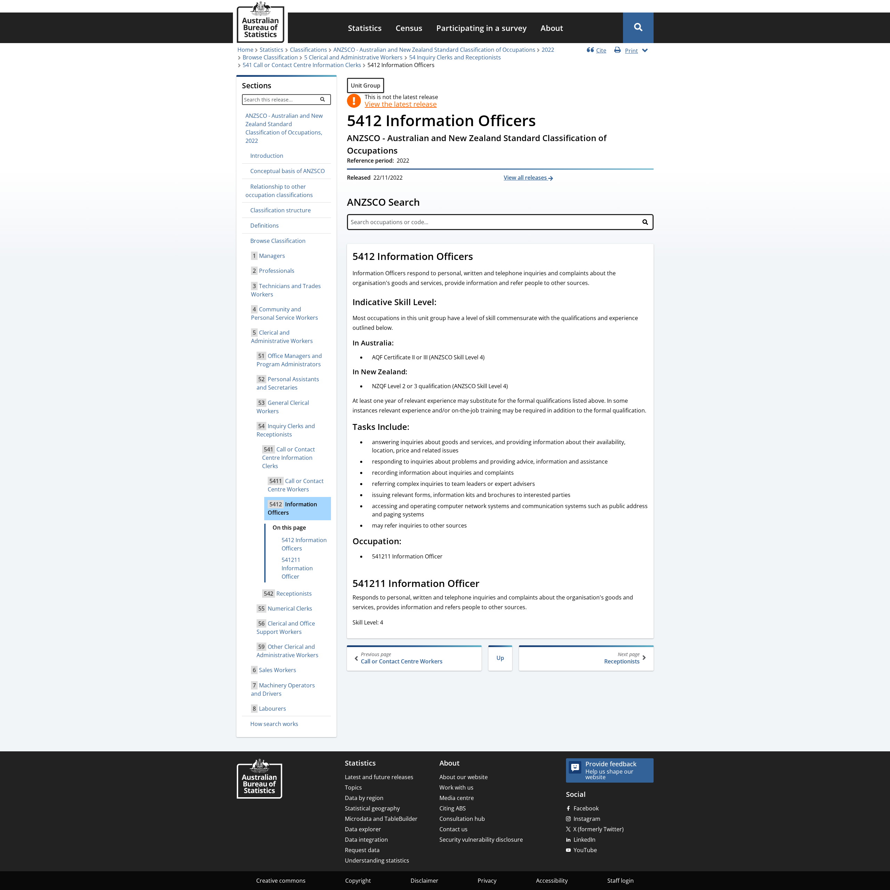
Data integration (366, 839)
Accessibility (552, 880)
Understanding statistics (377, 860)
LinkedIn (585, 839)
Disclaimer (424, 880)
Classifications (308, 50)
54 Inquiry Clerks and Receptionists (455, 57)
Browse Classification (270, 57)
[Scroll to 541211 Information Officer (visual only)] (487, 584)
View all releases (526, 177)
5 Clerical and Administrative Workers (353, 57)
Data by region (364, 798)
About (552, 28)
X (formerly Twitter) (598, 829)
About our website (463, 777)
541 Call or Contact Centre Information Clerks (302, 65)
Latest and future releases (379, 777)
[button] (638, 28)
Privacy (487, 880)
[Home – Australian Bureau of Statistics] (259, 779)
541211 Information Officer (297, 568)
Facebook (586, 808)
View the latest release (401, 104)
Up (500, 658)
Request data (362, 850)
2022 (548, 50)
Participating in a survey (481, 28)
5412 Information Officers (304, 544)
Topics (353, 787)
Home (245, 50)
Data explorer (363, 829)
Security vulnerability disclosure (481, 839)
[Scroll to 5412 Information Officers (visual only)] (481, 257)
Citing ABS (452, 808)
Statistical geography (372, 808)
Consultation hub (462, 819)
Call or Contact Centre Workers (402, 658)
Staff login (620, 880)
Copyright (358, 880)
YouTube (585, 850)
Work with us (456, 787)
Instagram (587, 819)
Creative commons (281, 880)
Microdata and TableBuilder (381, 819)
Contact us (453, 829)
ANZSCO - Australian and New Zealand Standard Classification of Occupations (434, 50)
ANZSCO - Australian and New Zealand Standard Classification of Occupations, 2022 (284, 128)
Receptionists (622, 658)
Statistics (365, 28)
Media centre (456, 798)
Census (409, 28)
